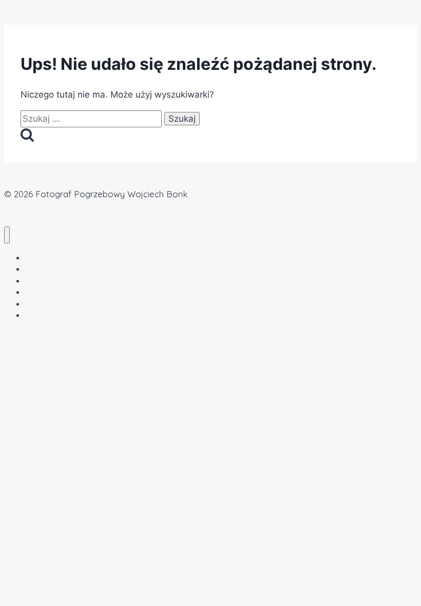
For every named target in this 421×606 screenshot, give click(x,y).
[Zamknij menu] (7, 234)
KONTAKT (42, 315)
